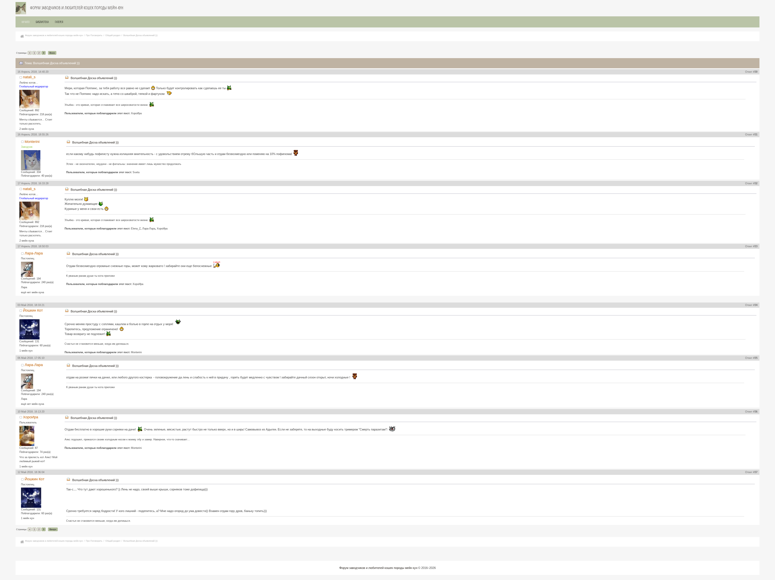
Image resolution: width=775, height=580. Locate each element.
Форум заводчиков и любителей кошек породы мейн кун (378, 568)
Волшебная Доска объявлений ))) (94, 78)
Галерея (59, 22)
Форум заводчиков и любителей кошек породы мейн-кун (76, 7)
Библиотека (42, 22)
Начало (26, 22)
